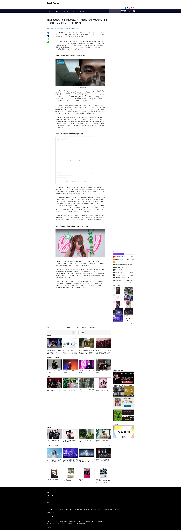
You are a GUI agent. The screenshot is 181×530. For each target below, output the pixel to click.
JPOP (59, 509)
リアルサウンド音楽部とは (53, 521)
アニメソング (117, 509)
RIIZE (75, 28)
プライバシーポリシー (52, 523)
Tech (69, 8)
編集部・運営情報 (64, 521)
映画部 (124, 12)
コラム (63, 11)
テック (130, 10)
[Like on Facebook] (125, 8)
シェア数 (129, 253)
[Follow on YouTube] (131, 8)
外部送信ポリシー (71, 523)
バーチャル (102, 509)
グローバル (82, 509)
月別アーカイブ (50, 512)
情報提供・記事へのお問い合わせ (76, 521)
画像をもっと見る (129, 323)
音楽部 (123, 10)
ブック (130, 12)
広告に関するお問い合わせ (91, 521)
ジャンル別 (81, 11)
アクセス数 (118, 253)
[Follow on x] (127, 8)
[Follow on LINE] (133, 8)
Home (49, 8)
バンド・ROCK (64, 509)
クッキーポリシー (62, 523)
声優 (122, 509)
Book (75, 8)
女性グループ (57, 28)
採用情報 (100, 521)
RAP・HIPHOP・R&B (74, 509)
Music (56, 8)
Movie (62, 8)
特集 (49, 11)
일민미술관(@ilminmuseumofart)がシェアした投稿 (75, 181)
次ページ (82, 332)
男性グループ (62, 28)
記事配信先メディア (80, 523)
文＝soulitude (49, 26)
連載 (68, 11)
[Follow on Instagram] (129, 8)
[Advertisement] (100, 3)
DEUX (78, 28)
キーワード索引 (50, 516)
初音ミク (49, 28)
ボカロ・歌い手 (109, 509)
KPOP (52, 28)
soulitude (68, 28)
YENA (71, 28)
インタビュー (56, 11)
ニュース (74, 11)
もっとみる (107, 376)
